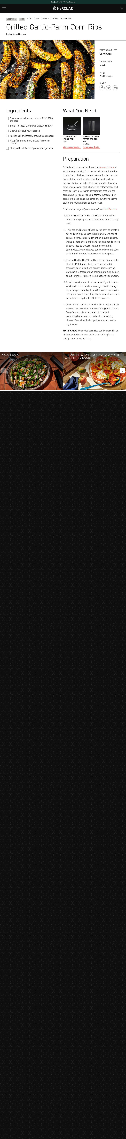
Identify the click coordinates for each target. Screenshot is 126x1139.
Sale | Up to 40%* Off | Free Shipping (63, 2)
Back (30, 18)
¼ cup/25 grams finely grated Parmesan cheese (30, 141)
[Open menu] (4, 8)
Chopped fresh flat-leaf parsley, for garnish (31, 148)
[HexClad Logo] (63, 8)
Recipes (44, 18)
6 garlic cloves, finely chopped (25, 131)
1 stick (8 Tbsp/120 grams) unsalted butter (31, 125)
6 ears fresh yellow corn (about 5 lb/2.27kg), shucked (32, 119)
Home (36, 18)
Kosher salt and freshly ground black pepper (32, 136)
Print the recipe (106, 76)
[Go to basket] (122, 8)
